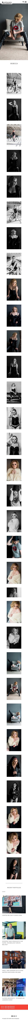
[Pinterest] (14, 1016)
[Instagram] (16, 1016)
